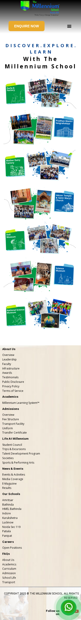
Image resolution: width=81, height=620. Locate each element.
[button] (69, 26)
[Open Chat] (68, 607)
